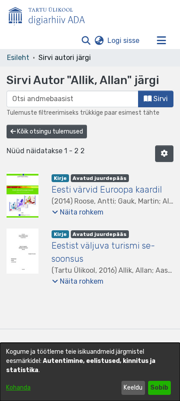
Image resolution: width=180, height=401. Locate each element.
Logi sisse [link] (123, 40)
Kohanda (18, 387)
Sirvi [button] (160, 99)
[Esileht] (50, 14)
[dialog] (90, 372)
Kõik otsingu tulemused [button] (49, 131)
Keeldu (133, 387)
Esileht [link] (18, 57)
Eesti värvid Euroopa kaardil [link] (107, 189)
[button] (85, 40)
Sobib (159, 387)
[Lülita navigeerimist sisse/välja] (161, 40)
